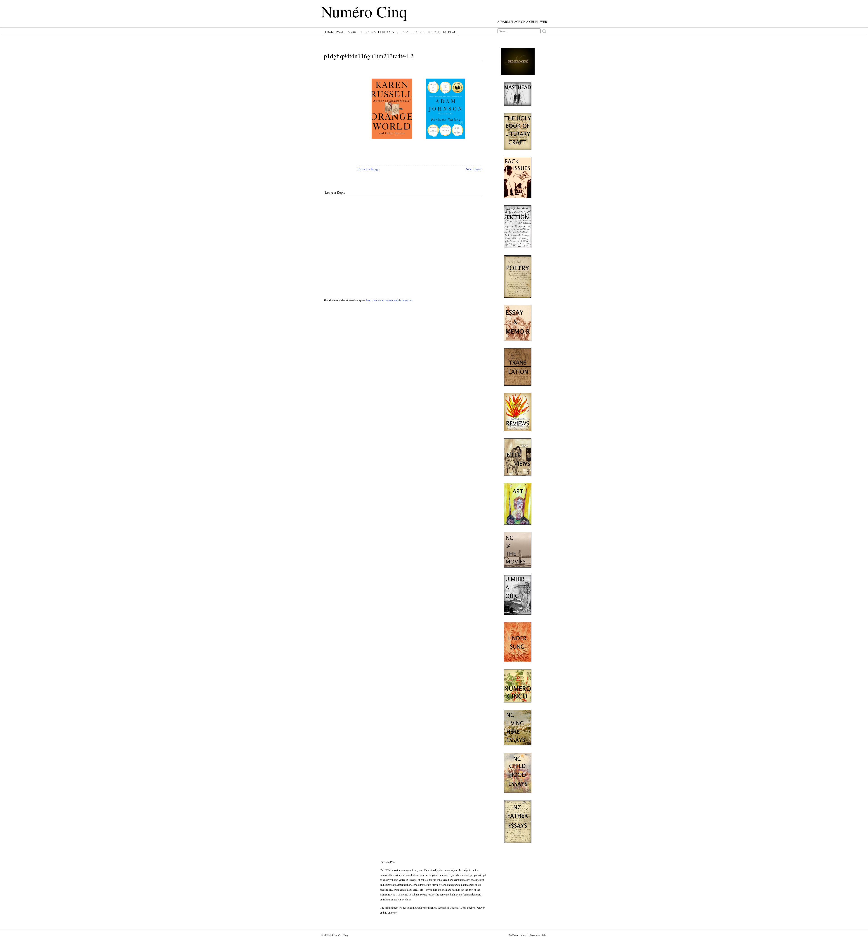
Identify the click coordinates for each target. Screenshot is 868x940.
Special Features (379, 32)
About (353, 32)
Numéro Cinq (364, 11)
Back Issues (411, 32)
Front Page (334, 32)
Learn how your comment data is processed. (389, 300)
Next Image (474, 169)
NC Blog (449, 32)
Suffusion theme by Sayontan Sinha (528, 935)
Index (431, 32)
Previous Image (369, 169)
